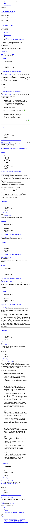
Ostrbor (3, 265)
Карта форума (24, 522)
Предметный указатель (7, 25)
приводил (8, 110)
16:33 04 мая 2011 (5, 344)
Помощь (6, 519)
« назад (3, 51)
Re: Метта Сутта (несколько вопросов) (11, 71)
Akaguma (3, 242)
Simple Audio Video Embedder (12, 522)
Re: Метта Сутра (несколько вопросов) (11, 91)
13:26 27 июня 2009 (6, 143)
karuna (3, 152)
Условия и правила (14, 519)
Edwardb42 (4, 201)
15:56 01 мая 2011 (5, 307)
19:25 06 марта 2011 (6, 215)
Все (13, 54)
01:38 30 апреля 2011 (6, 281)
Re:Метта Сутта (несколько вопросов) (11, 278)
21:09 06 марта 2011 (6, 237)
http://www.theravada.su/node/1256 (10, 483)
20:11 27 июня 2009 (6, 174)
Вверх (2, 503)
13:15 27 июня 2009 (6, 94)
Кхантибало (4, 463)
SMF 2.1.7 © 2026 (8, 520)
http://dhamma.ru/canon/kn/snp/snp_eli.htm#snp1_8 (14, 148)
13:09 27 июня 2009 (6, 74)
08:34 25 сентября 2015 (7, 497)
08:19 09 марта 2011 (6, 257)
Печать (2, 52)
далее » (7, 51)
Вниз (2, 54)
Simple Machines (18, 520)
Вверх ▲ (22, 519)
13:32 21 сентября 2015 (7, 361)
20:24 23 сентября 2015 (7, 480)
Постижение (8, 11)
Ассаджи (3, 58)
